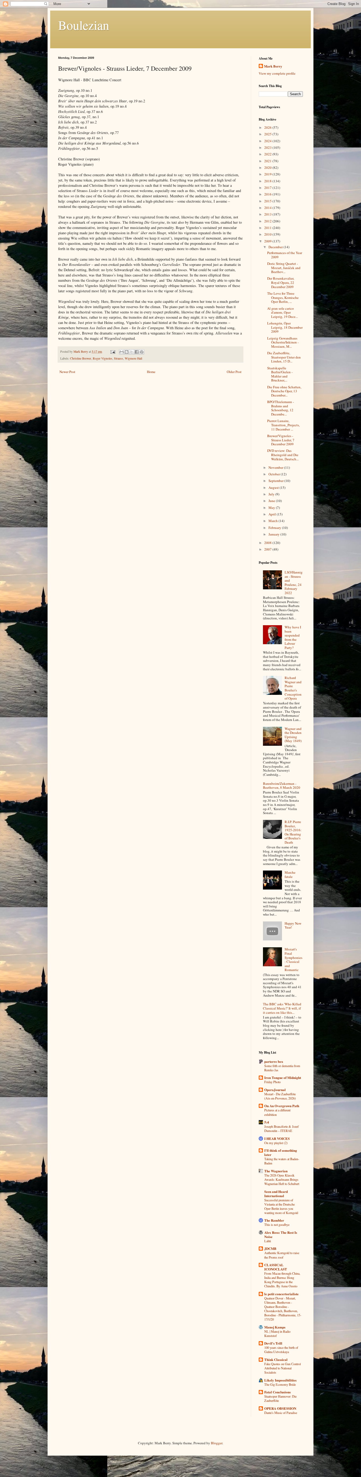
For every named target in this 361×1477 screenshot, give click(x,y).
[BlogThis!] (126, 352)
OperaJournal (275, 1089)
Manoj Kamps (274, 1327)
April (273, 514)
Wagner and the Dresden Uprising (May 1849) (293, 734)
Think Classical (276, 1359)
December (276, 247)
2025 (268, 134)
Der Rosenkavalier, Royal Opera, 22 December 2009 (280, 282)
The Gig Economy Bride (280, 1384)
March (274, 520)
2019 (268, 174)
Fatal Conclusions (277, 1391)
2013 (268, 214)
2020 (268, 167)
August (274, 487)
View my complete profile (277, 73)
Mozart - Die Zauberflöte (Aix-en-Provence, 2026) (280, 1096)
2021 (268, 161)
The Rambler (274, 1220)
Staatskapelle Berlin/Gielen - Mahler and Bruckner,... (280, 374)
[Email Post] (112, 351)
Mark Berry (273, 66)
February (275, 527)
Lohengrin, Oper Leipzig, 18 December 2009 (285, 327)
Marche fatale (290, 874)
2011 (268, 227)
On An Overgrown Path (281, 1105)
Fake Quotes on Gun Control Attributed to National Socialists (282, 1368)
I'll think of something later (280, 1152)
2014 (268, 207)
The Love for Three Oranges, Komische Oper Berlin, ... (283, 297)
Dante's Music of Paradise (280, 1413)
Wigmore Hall (133, 358)
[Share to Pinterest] (141, 352)
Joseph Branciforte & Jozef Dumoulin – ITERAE (281, 1128)
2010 (268, 234)
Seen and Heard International (276, 1193)
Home (151, 371)
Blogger (216, 1443)
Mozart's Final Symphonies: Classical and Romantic (293, 959)
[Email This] (121, 352)
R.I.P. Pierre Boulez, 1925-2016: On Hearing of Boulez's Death (293, 832)
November (276, 467)
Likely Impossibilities (280, 1380)
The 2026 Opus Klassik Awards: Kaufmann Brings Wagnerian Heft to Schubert (281, 1179)
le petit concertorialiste (281, 1293)
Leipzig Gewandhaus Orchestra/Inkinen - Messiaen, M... (283, 342)
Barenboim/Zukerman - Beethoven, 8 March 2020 (281, 785)
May (272, 507)
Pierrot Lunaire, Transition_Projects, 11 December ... (283, 424)
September (276, 480)
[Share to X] (131, 352)
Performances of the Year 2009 (284, 254)
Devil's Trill (273, 1343)
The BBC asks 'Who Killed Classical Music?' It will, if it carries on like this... (282, 1008)
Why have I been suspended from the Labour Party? (293, 637)
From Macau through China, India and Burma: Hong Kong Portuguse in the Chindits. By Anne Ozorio (282, 1279)
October (275, 474)
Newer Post (67, 371)
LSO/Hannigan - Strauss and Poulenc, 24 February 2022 (294, 582)
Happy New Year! (293, 925)
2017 (268, 187)
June (272, 500)
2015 (268, 201)
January (274, 534)
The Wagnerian (276, 1170)
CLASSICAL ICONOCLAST (275, 1267)
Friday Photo (272, 1082)
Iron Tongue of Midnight (282, 1077)
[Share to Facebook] (136, 352)
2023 (268, 147)
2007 (268, 549)
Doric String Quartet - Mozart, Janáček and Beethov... (283, 267)
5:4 (266, 1122)
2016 (268, 194)
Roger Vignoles (102, 358)
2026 (268, 127)
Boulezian (83, 24)
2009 (268, 241)
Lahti (267, 1241)
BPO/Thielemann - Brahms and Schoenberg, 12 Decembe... (280, 408)
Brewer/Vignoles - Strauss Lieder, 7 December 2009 (280, 439)
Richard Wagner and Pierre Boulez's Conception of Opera (293, 688)
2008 (268, 542)
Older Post (234, 371)
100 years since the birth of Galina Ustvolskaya (281, 1349)
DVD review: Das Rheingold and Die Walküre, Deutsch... (283, 454)
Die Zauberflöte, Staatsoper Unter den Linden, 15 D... (284, 357)
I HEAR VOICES (277, 1138)
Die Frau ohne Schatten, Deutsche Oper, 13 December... (284, 391)
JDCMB (270, 1248)
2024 (268, 140)
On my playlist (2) (276, 1143)
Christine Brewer (80, 358)
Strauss (118, 358)
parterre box (273, 1061)
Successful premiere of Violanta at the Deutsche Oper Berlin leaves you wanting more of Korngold (281, 1206)
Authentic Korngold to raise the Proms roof (281, 1255)
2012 (268, 221)
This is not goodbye (276, 1224)
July (272, 494)
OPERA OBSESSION (280, 1408)
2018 (268, 181)
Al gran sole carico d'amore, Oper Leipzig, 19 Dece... (282, 312)
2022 (268, 154)
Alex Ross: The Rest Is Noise (280, 1234)
